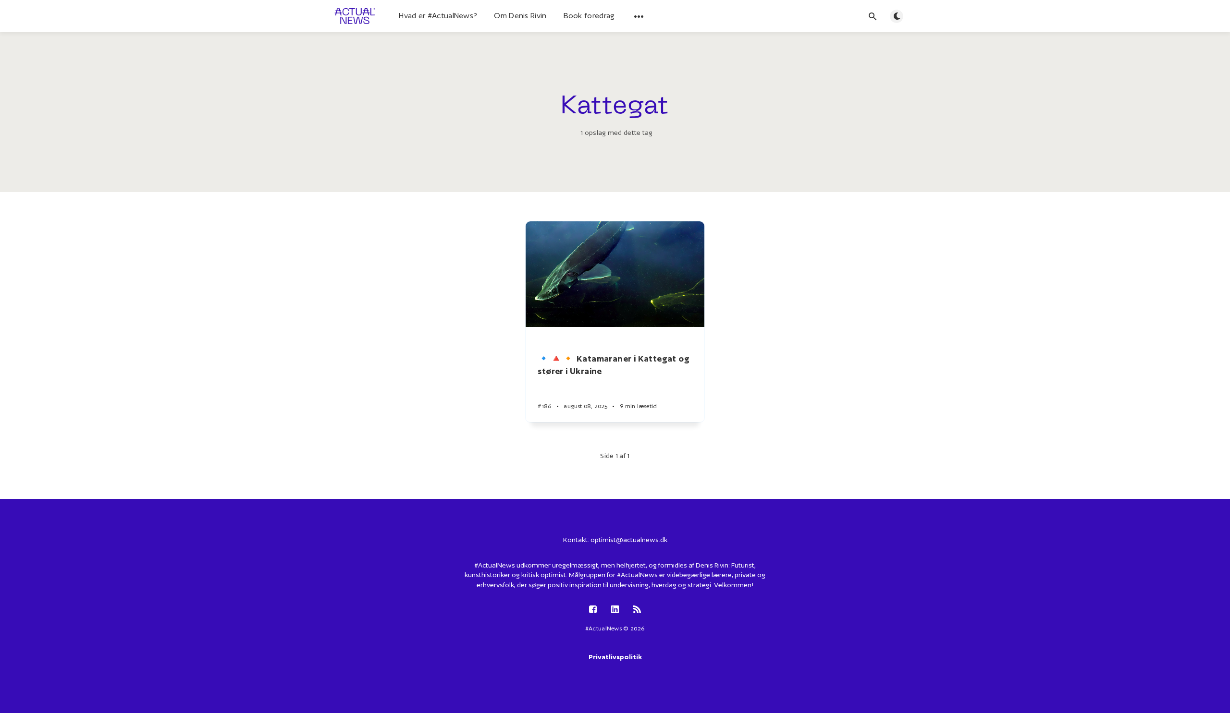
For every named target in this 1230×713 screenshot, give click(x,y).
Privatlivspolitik (615, 657)
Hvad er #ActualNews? (438, 15)
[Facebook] (593, 610)
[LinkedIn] (615, 610)
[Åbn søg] (872, 16)
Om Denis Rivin (520, 15)
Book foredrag (589, 15)
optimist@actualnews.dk (628, 540)
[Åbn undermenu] (639, 16)
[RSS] (637, 610)
